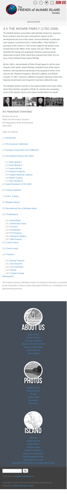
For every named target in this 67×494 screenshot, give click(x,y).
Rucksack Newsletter (33, 347)
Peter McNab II (15, 165)
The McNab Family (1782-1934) (20, 156)
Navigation (33, 22)
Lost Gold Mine (16, 267)
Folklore (10, 254)
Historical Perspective (33, 460)
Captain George (17, 273)
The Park (33, 438)
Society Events (33, 388)
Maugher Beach (13, 202)
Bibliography (8, 276)
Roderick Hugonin (17, 171)
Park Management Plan (33, 457)
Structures (33, 403)
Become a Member (33, 341)
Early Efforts (15, 220)
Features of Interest (33, 450)
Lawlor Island (12, 242)
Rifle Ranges (16, 239)
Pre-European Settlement (17, 144)
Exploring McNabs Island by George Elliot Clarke (33, 463)
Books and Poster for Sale (33, 344)
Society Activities (33, 338)
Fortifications (12, 214)
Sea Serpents (16, 264)
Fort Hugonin (16, 233)
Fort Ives (14, 227)
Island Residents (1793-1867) (19, 184)
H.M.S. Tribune (12, 196)
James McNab (15, 168)
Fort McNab (15, 230)
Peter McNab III (15, 181)
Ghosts (13, 270)
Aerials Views (33, 397)
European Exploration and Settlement (22, 150)
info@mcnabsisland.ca (24, 476)
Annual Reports (33, 350)
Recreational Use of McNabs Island (21, 208)
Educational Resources (33, 453)
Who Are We (33, 334)
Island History (33, 444)
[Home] (33, 14)
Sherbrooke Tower (18, 224)
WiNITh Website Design (23, 486)
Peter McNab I (15, 162)
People (33, 394)
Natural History (33, 391)
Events (36, 353)
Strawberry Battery (18, 236)
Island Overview (33, 441)
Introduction (11, 138)
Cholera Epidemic (14, 190)
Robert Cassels (16, 178)
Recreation (33, 400)
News (30, 353)
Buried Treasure (17, 261)
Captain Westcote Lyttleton (21, 175)
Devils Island (12, 248)
